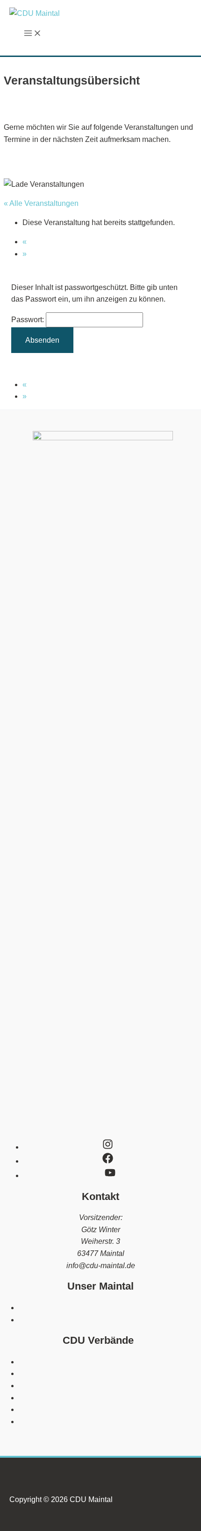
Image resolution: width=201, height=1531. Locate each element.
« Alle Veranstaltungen (41, 203)
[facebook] (112, 1161)
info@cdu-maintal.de (100, 1266)
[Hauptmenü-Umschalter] (32, 34)
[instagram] (112, 1147)
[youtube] (112, 1175)
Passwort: (28, 320)
